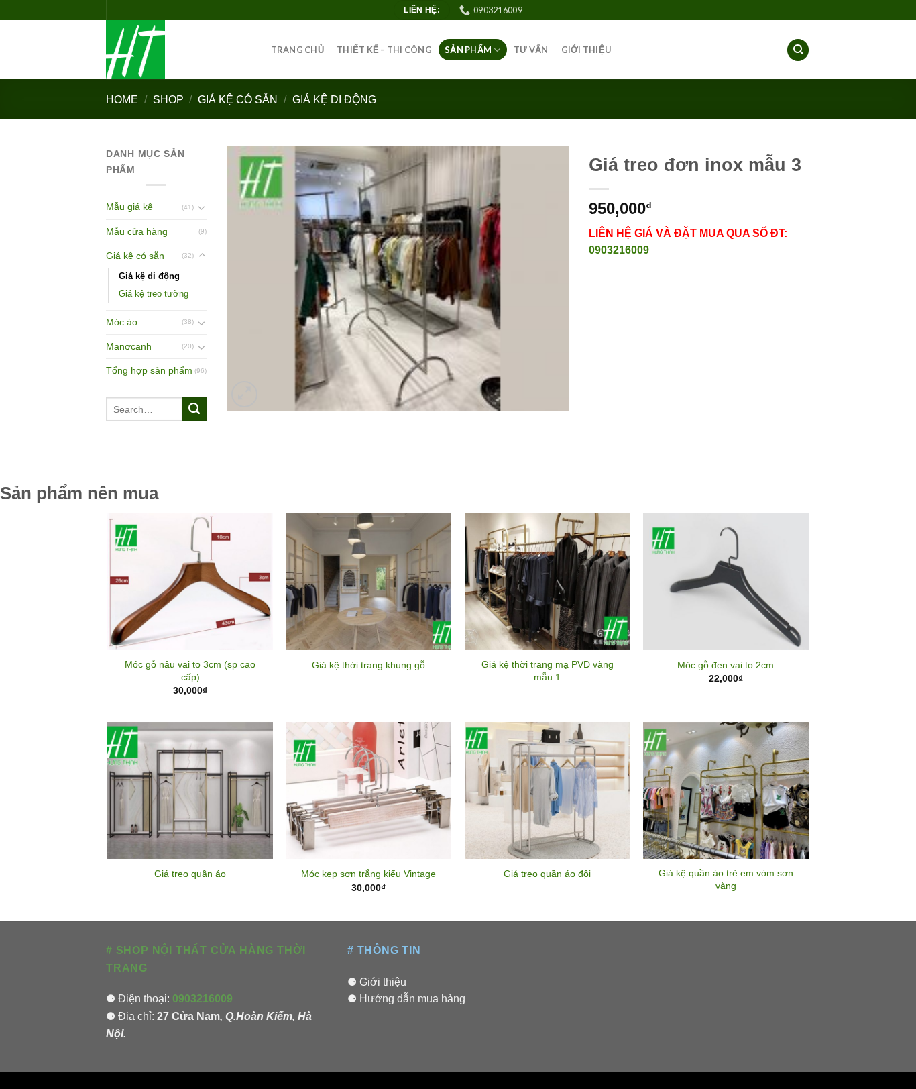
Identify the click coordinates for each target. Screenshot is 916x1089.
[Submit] (194, 409)
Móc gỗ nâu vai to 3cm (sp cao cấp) (190, 670)
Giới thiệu (586, 49)
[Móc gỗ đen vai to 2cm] (726, 581)
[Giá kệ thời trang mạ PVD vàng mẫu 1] (547, 581)
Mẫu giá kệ (129, 206)
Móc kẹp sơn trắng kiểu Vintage (368, 873)
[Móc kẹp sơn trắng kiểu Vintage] (369, 790)
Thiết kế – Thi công (384, 49)
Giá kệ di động (334, 99)
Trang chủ (297, 49)
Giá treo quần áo (190, 873)
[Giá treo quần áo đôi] (547, 790)
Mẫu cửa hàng (137, 231)
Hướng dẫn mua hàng (412, 998)
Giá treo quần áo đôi (547, 873)
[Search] (798, 50)
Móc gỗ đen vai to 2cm (725, 665)
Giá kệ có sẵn (238, 99)
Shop (168, 99)
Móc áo (121, 322)
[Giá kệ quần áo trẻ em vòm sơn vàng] (726, 790)
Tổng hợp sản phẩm (149, 370)
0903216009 (619, 250)
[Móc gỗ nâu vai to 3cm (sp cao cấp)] (190, 581)
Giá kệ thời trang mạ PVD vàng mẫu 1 (547, 670)
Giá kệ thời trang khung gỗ (368, 665)
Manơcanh (129, 346)
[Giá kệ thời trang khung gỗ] (369, 581)
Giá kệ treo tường (153, 294)
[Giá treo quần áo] (190, 790)
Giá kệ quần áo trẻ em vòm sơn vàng (726, 879)
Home (122, 99)
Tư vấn (531, 49)
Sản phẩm (468, 49)
